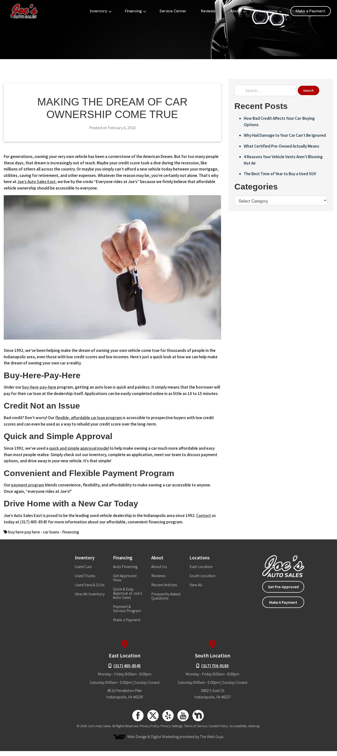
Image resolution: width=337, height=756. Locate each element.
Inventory (98, 11)
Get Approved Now (124, 578)
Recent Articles (38, 71)
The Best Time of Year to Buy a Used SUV (280, 173)
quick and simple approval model (79, 448)
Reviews (208, 11)
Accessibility (238, 726)
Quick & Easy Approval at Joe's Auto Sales (127, 593)
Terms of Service (195, 726)
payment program (27, 485)
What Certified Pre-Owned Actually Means (281, 146)
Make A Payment (283, 602)
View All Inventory (90, 594)
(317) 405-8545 (127, 666)
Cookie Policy (218, 726)
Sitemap (254, 726)
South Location (202, 576)
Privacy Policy (149, 726)
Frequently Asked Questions (165, 596)
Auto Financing (125, 567)
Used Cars (83, 567)
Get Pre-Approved (283, 586)
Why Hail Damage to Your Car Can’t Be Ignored (285, 135)
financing (70, 532)
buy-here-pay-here (39, 387)
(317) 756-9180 (215, 666)
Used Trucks (85, 576)
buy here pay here (24, 532)
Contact (203, 515)
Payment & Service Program (127, 608)
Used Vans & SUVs (89, 585)
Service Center (173, 11)
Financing (133, 11)
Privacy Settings (172, 726)
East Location (201, 567)
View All (195, 585)
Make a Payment (310, 11)
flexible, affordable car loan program (88, 417)
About (236, 11)
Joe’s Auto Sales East (36, 181)
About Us (159, 567)
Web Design (137, 736)
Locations (269, 11)
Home (16, 71)
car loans (51, 532)
